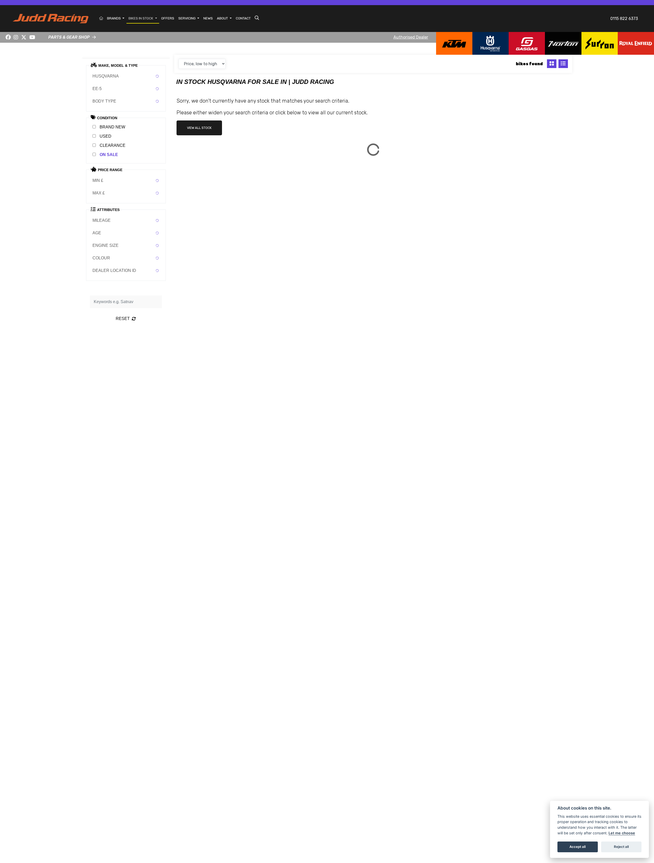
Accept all (577, 847)
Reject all (621, 847)
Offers (167, 18)
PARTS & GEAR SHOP (69, 37)
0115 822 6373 (624, 18)
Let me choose (622, 833)
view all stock (199, 128)
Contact (243, 18)
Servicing (187, 18)
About (223, 18)
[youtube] (32, 37)
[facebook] (8, 37)
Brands (114, 18)
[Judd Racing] (50, 18)
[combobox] (125, 76)
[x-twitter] (24, 37)
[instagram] (16, 37)
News (208, 18)
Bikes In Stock (141, 18)
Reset (123, 318)
